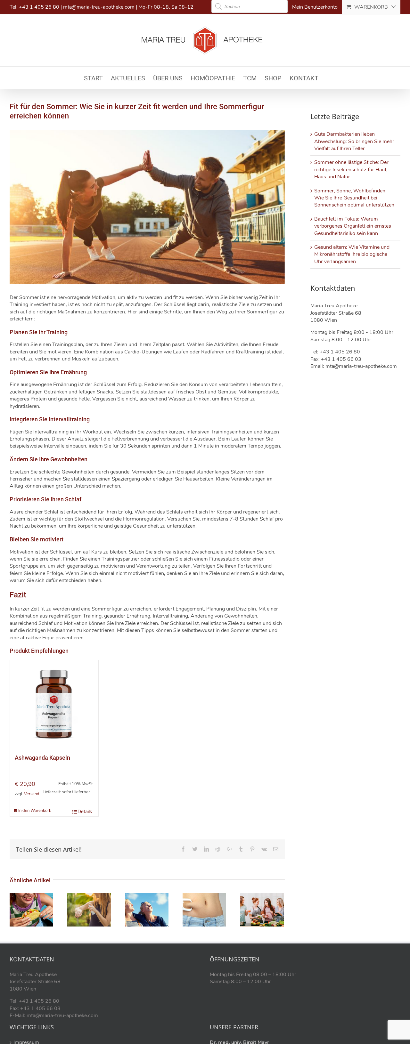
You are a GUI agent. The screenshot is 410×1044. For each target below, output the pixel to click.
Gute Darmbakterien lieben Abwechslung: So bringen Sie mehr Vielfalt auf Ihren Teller (354, 141)
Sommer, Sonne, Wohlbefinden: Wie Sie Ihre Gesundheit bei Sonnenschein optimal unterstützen (354, 198)
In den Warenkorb (35, 810)
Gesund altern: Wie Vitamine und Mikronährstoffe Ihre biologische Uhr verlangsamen (352, 254)
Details (85, 811)
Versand (31, 794)
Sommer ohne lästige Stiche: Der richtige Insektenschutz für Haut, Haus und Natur (351, 169)
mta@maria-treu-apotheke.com (99, 7)
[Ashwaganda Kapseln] (54, 704)
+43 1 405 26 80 (39, 7)
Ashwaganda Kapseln (42, 757)
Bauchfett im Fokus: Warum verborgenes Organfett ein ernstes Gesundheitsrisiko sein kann (352, 226)
